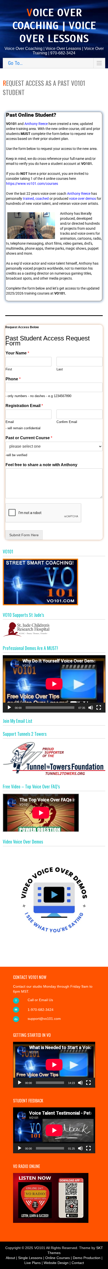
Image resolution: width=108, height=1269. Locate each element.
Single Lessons (30, 1258)
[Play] (9, 707)
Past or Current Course (29, 438)
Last (60, 369)
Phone (13, 379)
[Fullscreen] (98, 707)
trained (28, 199)
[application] (54, 684)
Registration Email (24, 406)
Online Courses (57, 1258)
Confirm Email (67, 422)
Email (10, 422)
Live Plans (32, 1263)
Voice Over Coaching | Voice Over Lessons (54, 25)
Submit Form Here (24, 535)
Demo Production (86, 1258)
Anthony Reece (36, 124)
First (9, 369)
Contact (78, 1263)
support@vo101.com (44, 1019)
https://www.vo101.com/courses (32, 184)
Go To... (15, 63)
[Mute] (90, 707)
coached (42, 199)
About (10, 1258)
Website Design (56, 1263)
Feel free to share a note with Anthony (41, 465)
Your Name (17, 353)
